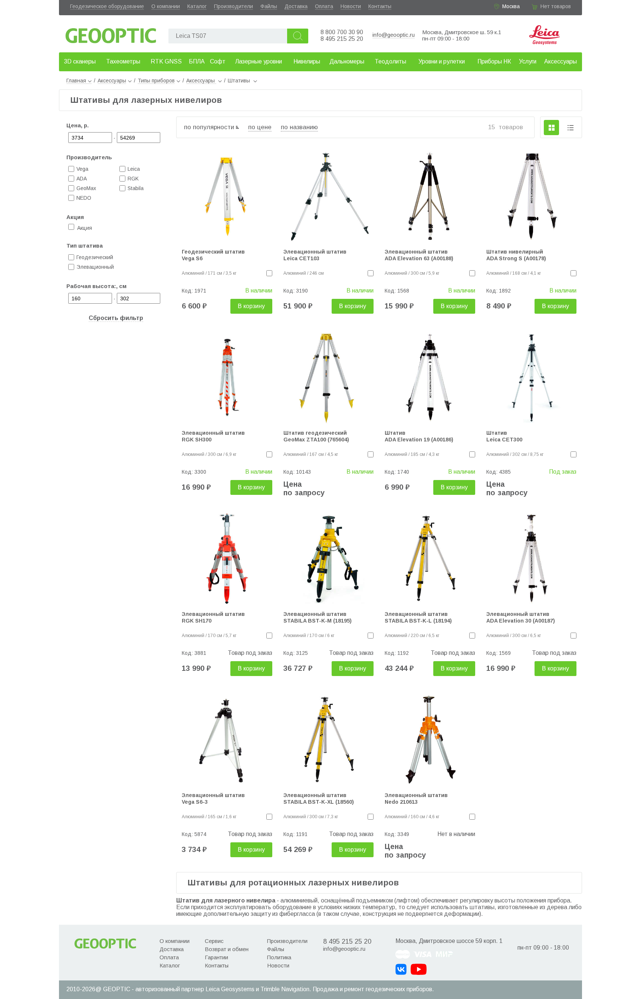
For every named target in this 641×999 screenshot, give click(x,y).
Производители (233, 6)
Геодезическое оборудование (107, 6)
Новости (351, 6)
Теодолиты (390, 61)
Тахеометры (123, 61)
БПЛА (197, 61)
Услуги (527, 61)
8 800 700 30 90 (341, 32)
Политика (279, 957)
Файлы (268, 6)
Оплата (324, 6)
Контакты (379, 6)
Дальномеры (346, 61)
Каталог (197, 6)
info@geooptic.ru (393, 35)
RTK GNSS (166, 61)
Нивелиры (306, 61)
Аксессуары (560, 61)
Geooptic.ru (111, 33)
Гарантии (216, 957)
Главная (76, 81)
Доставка (296, 6)
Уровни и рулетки (441, 61)
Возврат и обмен (227, 949)
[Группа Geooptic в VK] (401, 969)
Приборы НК (494, 61)
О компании (165, 6)
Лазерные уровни (258, 61)
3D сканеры (80, 61)
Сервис (214, 941)
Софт (218, 61)
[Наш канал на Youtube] (418, 969)
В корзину (251, 306)
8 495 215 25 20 (341, 39)
